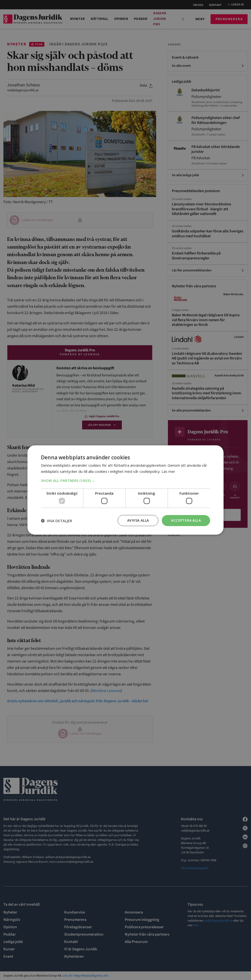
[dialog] (125, 490)
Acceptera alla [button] (186, 520)
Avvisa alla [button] (138, 520)
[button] (125, 480)
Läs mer (168, 471)
